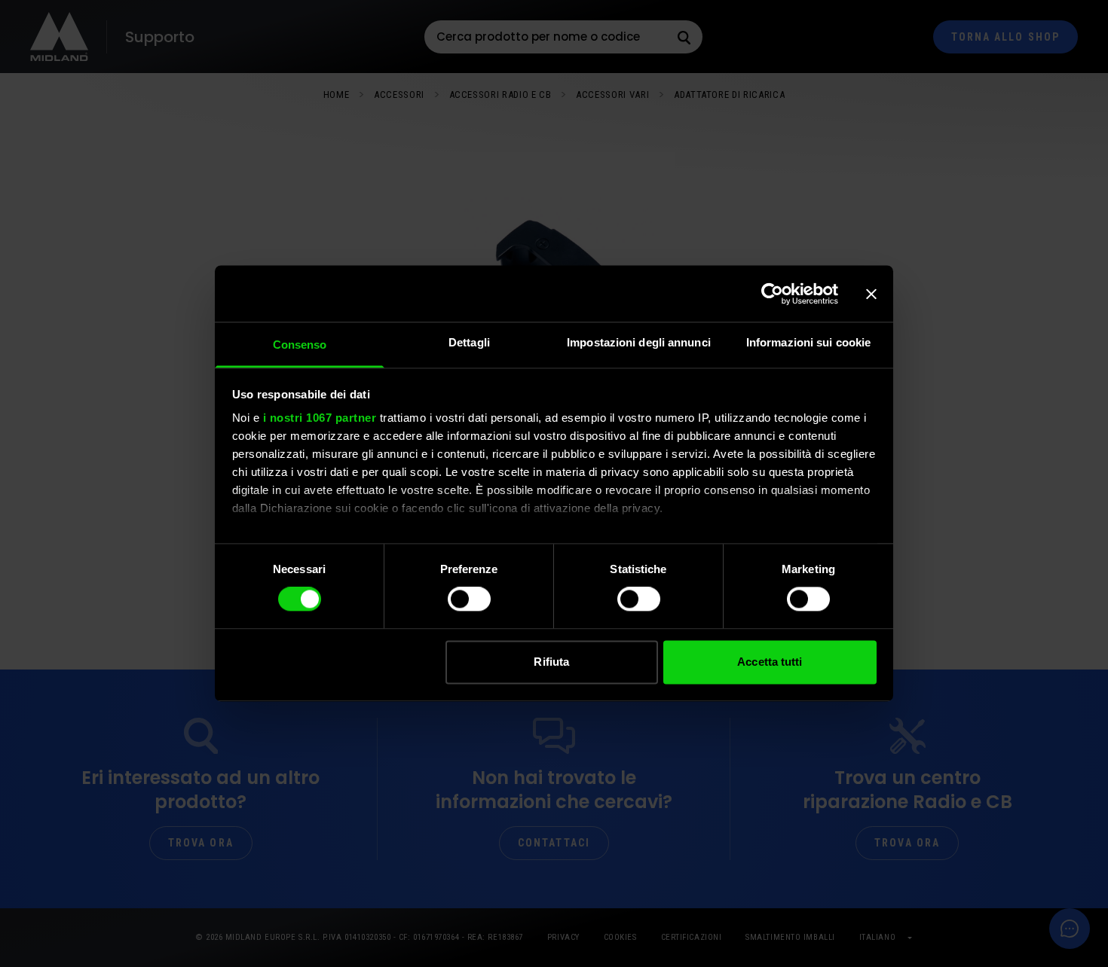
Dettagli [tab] (469, 342)
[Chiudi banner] (871, 293)
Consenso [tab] (300, 344)
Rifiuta (551, 661)
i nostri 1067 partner (320, 417)
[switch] (469, 599)
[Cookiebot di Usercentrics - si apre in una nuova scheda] (772, 293)
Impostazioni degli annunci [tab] (639, 342)
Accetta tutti (769, 661)
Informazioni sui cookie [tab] (808, 342)
